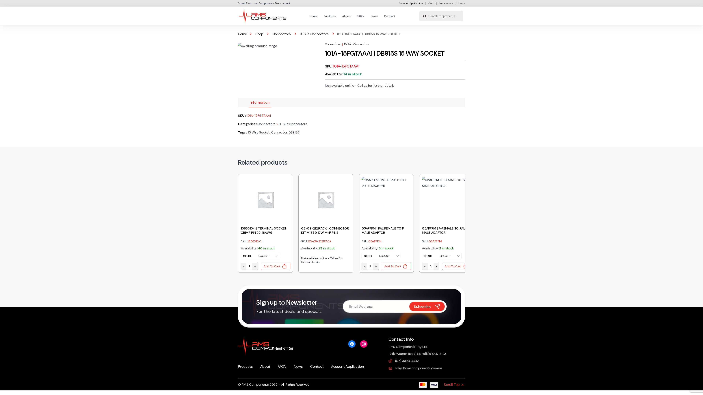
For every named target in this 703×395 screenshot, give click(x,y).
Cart (431, 3)
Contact (389, 16)
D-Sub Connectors (314, 34)
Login (462, 3)
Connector (279, 132)
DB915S (294, 132)
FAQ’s (360, 16)
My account (446, 3)
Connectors (281, 34)
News (374, 16)
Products (330, 16)
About (346, 16)
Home (313, 16)
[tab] (260, 102)
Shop (259, 34)
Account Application (411, 3)
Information (259, 102)
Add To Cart (271, 266)
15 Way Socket (259, 132)
